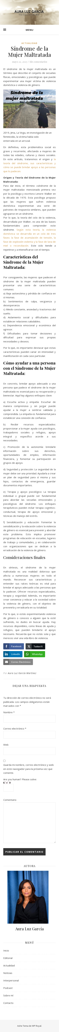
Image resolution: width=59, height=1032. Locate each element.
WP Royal (36, 1025)
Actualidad (29, 43)
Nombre (9, 712)
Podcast (8, 988)
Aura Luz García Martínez (22, 673)
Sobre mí (8, 995)
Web (6, 744)
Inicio (6, 950)
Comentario (9, 799)
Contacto (8, 1002)
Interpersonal (11, 980)
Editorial (7, 958)
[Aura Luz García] (29, 12)
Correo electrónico (14, 728)
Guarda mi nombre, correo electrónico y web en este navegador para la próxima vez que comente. (28, 768)
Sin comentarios (38, 61)
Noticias (7, 973)
